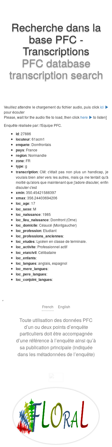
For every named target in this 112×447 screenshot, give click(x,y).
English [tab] (64, 306)
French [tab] (47, 306)
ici (102, 106)
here (84, 117)
